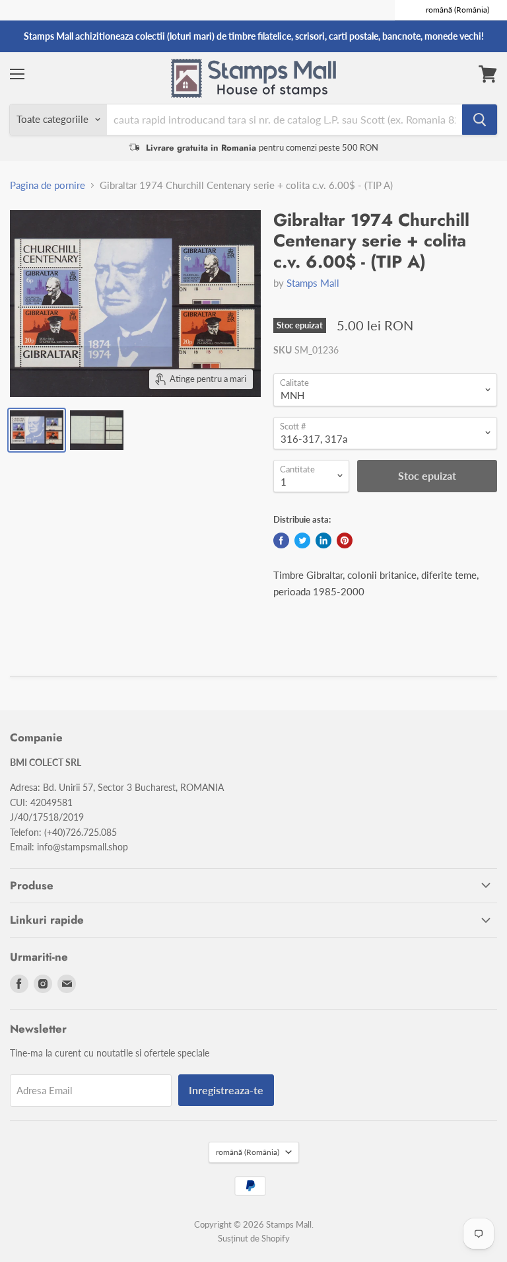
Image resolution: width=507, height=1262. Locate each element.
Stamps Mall (313, 283)
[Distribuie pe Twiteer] (302, 540)
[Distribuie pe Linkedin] (323, 540)
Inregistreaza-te (226, 1090)
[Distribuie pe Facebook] (281, 540)
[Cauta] (479, 119)
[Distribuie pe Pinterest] (345, 540)
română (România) (247, 1152)
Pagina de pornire (47, 185)
